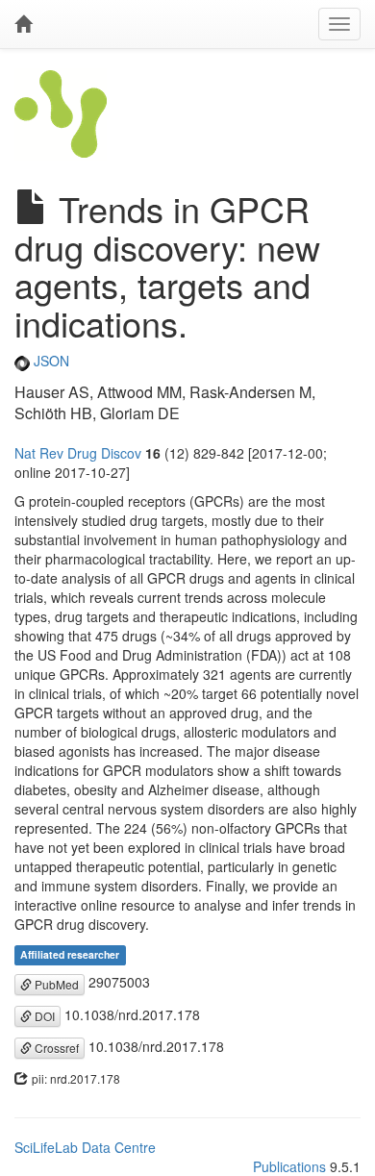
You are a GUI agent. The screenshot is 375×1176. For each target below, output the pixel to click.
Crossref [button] (55, 1047)
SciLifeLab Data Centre (85, 1147)
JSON (49, 360)
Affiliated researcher (69, 954)
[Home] (23, 24)
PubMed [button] (55, 984)
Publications (289, 1166)
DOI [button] (43, 1016)
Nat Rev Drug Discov (77, 453)
